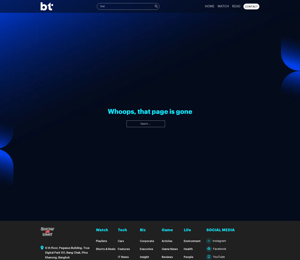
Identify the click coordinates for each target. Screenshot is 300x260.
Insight (144, 257)
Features (124, 249)
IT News (123, 257)
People (188, 257)
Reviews (167, 257)
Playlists (101, 241)
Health (188, 249)
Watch (223, 6)
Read (236, 6)
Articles (167, 241)
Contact (251, 6)
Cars (121, 241)
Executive (146, 249)
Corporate (147, 241)
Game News (170, 249)
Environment (192, 241)
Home (209, 6)
